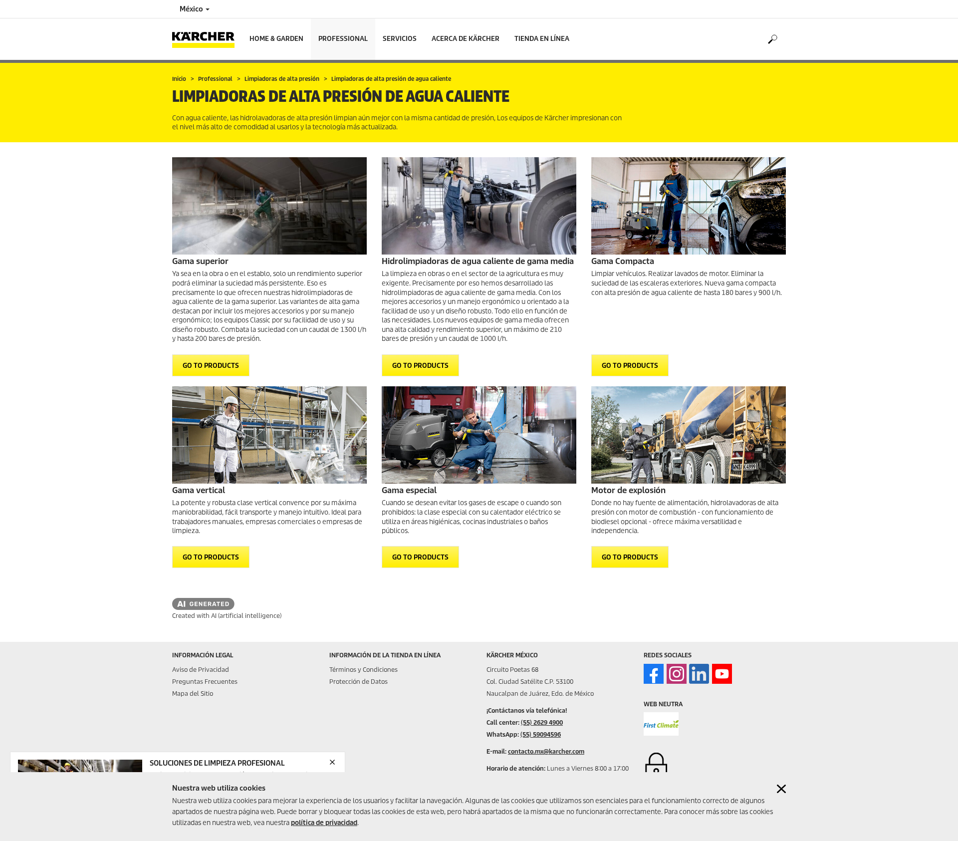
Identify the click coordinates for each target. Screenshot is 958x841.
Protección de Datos (358, 681)
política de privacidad (324, 823)
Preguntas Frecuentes (205, 681)
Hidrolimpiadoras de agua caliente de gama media (478, 261)
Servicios (400, 38)
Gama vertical (198, 490)
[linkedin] (699, 674)
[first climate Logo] (661, 724)
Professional (343, 38)
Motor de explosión (628, 490)
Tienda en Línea (541, 38)
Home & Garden (276, 38)
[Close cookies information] (781, 789)
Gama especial (409, 490)
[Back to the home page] (207, 39)
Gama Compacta (622, 261)
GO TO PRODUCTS (211, 365)
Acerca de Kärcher (465, 38)
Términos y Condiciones (363, 669)
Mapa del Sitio (192, 693)
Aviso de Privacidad (200, 669)
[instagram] (677, 674)
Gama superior (200, 261)
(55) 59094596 (540, 734)
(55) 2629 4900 (542, 722)
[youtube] (722, 674)
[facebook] (654, 674)
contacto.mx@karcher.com (546, 751)
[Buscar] (772, 39)
